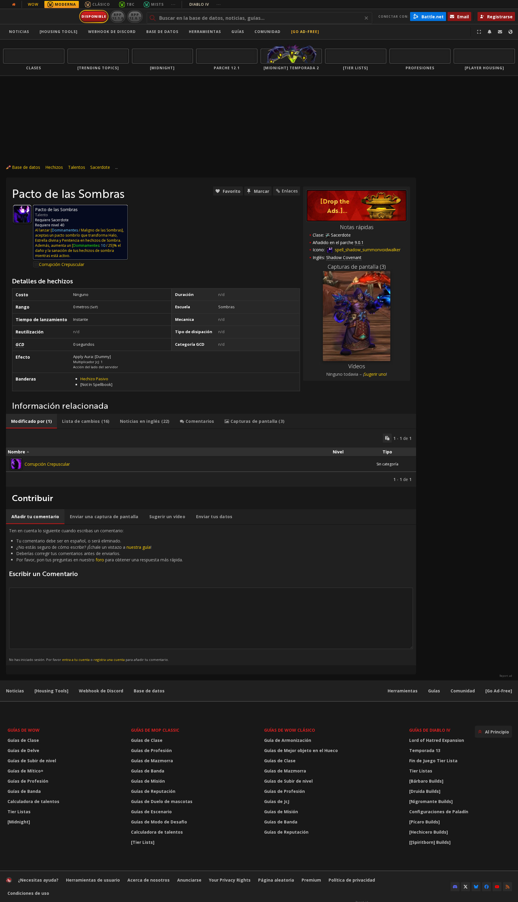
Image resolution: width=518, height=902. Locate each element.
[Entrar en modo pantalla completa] (479, 31)
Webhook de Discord (112, 31)
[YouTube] (497, 886)
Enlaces (290, 191)
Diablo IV (205, 4)
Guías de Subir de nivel (31, 760)
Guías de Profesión (27, 781)
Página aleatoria (276, 880)
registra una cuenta (109, 659)
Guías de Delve (23, 750)
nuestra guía (138, 547)
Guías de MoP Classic (155, 730)
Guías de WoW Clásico (289, 730)
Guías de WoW (23, 730)
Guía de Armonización (287, 740)
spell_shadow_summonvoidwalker (367, 249)
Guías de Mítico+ (25, 771)
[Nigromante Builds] (431, 801)
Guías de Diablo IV (429, 730)
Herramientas (403, 691)
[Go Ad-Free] (305, 31)
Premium (311, 880)
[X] (465, 886)
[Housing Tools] (51, 691)
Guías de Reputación (153, 791)
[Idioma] (510, 31)
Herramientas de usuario (93, 880)
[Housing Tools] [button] (59, 31)
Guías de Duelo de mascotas (161, 801)
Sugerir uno (375, 374)
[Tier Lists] (142, 842)
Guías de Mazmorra (152, 760)
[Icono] (22, 214)
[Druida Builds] (424, 791)
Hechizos (54, 167)
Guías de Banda (24, 791)
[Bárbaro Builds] (426, 781)
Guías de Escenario (151, 811)
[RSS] (507, 886)
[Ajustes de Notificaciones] (489, 31)
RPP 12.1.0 (117, 16)
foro (100, 560)
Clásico (101, 4)
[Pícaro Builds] (424, 822)
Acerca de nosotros (148, 880)
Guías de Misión (148, 781)
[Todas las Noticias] (14, 4)
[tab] (31, 421)
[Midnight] (18, 822)
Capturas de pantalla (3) (357, 266)
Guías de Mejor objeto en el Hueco (301, 750)
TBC (131, 4)
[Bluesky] (476, 886)
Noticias (19, 31)
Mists (157, 4)
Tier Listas (19, 811)
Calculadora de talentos (33, 801)
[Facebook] (486, 886)
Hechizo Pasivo (94, 378)
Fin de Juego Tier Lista (433, 760)
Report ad (505, 675)
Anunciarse (189, 880)
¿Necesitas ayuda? (38, 880)
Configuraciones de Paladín (438, 811)
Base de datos (162, 31)
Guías (237, 31)
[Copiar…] (387, 438)
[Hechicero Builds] (428, 832)
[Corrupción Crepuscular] (16, 464)
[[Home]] (40, 16)
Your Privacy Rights (230, 880)
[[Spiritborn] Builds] (430, 842)
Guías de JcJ (276, 801)
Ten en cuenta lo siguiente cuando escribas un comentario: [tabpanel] (96, 595)
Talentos (76, 167)
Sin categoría (387, 464)
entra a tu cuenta (76, 659)
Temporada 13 (424, 750)
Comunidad (268, 31)
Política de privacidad (352, 880)
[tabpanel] (211, 458)
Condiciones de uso (28, 893)
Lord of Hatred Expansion (436, 740)
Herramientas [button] (205, 31)
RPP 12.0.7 (134, 16)
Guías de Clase (23, 740)
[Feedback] (500, 31)
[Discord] (455, 886)
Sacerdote (100, 167)
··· (173, 4)
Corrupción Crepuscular (61, 264)
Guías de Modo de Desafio (159, 822)
